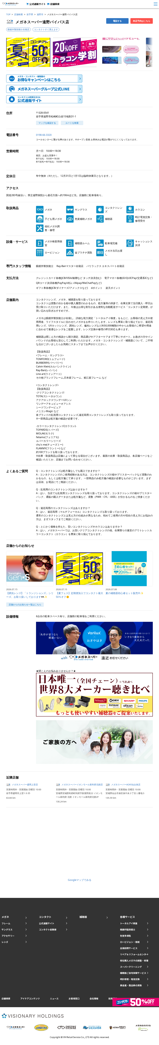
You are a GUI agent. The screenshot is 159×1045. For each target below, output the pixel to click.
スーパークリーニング (131, 966)
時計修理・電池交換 (130, 979)
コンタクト (45, 917)
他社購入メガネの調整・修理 (134, 960)
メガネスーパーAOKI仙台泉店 (125, 784)
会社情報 (94, 998)
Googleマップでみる (79, 880)
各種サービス (127, 917)
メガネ (5, 917)
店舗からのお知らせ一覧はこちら (25, 604)
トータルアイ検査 (128, 923)
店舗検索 (54, 4)
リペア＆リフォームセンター (134, 954)
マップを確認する (47, 122)
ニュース (54, 998)
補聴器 (83, 917)
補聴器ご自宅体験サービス (133, 972)
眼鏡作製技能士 (127, 929)
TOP (8, 14)
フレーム (6, 923)
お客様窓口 (74, 998)
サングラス (7, 929)
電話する (117, 20)
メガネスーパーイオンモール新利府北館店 (82, 784)
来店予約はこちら (141, 20)
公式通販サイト (37, 4)
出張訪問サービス (128, 948)
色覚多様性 (125, 935)
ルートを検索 (72, 122)
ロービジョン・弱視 (130, 941)
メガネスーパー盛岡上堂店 (25, 784)
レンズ (5, 941)
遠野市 (40, 14)
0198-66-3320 (44, 135)
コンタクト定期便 (47, 929)
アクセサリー (8, 935)
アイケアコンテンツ (30, 998)
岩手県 (30, 14)
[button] (28, 52)
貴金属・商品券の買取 (131, 985)
